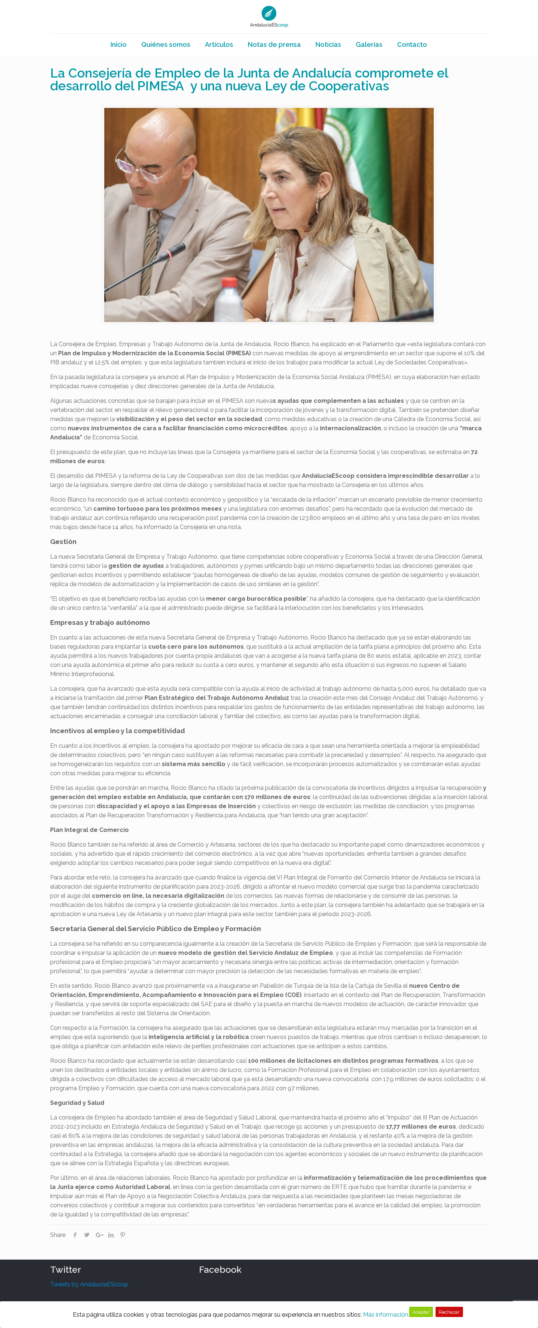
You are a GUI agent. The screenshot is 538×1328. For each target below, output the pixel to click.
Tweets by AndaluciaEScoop (89, 1284)
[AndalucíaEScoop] (269, 16)
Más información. (386, 1314)
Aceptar (421, 1312)
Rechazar (449, 1312)
